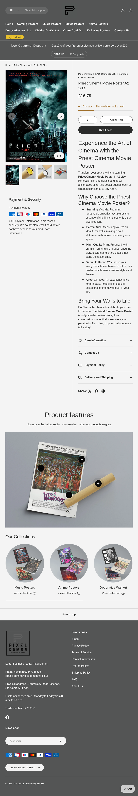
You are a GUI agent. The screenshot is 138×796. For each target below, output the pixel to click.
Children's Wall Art (47, 30)
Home (9, 24)
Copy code (78, 54)
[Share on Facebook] (96, 391)
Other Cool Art (73, 30)
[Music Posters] (25, 563)
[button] (130, 10)
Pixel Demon (85, 74)
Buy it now (105, 130)
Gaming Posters (27, 24)
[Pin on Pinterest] (103, 391)
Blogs (75, 638)
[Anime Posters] (69, 563)
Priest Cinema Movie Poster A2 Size (30, 65)
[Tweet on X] (89, 391)
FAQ (74, 679)
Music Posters (51, 24)
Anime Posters (98, 24)
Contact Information (83, 659)
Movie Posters (74, 24)
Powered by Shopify (34, 784)
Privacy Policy (80, 645)
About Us (77, 686)
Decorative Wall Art (18, 30)
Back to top (69, 614)
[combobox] (26, 10)
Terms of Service (82, 652)
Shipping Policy (81, 672)
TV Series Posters (98, 30)
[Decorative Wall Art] (113, 563)
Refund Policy (80, 665)
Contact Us (121, 30)
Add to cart (116, 119)
